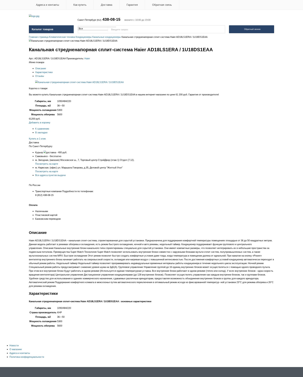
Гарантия (132, 4)
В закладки (41, 132)
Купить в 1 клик (37, 138)
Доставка (106, 4)
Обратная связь (162, 4)
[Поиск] (221, 29)
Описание (40, 68)
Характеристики (44, 72)
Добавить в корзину (39, 122)
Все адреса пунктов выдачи (50, 175)
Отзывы (39, 76)
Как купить (79, 4)
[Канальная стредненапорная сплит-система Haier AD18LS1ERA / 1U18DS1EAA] (79, 82)
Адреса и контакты (47, 4)
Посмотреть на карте (46, 163)
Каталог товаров (42, 29)
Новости (14, 345)
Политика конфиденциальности (26, 356)
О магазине (15, 349)
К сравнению (42, 128)
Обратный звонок (252, 29)
